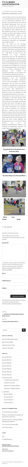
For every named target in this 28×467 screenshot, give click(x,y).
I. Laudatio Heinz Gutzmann (11, 380)
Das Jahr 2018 (5, 369)
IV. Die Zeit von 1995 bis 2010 (11, 388)
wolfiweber (18, 11)
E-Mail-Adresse (6, 280)
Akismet (4, 268)
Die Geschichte (6, 377)
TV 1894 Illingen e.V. (7, 439)
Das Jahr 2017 (5, 366)
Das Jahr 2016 (5, 363)
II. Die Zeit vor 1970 (8, 382)
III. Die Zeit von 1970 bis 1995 (11, 385)
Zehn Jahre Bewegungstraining (10, 339)
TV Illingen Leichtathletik (10, 3)
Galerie (16, 412)
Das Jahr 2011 (7, 397)
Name (4, 273)
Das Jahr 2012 (7, 399)
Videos (10, 427)
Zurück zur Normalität (7, 348)
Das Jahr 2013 (7, 402)
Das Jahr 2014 (5, 357)
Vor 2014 (4, 391)
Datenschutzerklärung (7, 450)
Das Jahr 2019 (8, 227)
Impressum (5, 449)
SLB (3, 436)
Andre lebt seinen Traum (8, 345)
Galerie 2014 (14, 424)
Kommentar (5, 242)
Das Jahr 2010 (7, 394)
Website (4, 288)
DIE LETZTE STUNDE (7, 342)
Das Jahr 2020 (5, 374)
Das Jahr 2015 (5, 360)
